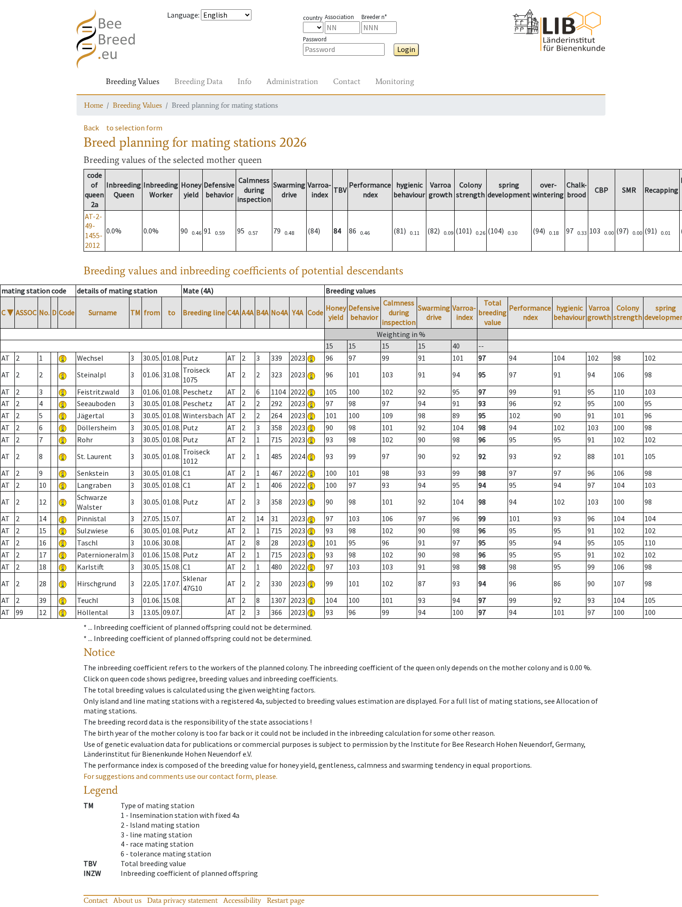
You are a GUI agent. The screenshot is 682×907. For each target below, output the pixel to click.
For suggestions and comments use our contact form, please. (180, 776)
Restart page (285, 900)
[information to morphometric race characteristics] (62, 358)
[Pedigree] (311, 358)
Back (91, 127)
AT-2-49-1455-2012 (94, 231)
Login (406, 49)
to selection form (134, 127)
